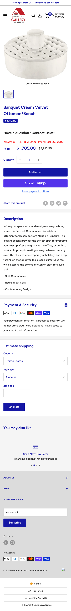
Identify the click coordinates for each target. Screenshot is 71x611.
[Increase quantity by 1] (38, 159)
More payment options (35, 191)
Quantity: (8, 159)
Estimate (14, 406)
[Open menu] (5, 15)
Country (8, 353)
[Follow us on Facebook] (5, 542)
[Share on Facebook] (45, 202)
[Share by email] (65, 202)
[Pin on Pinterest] (52, 202)
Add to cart (36, 172)
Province (8, 369)
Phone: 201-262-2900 (51, 141)
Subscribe (15, 522)
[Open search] (33, 15)
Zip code (8, 385)
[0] (47, 16)
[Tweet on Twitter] (58, 202)
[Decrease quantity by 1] (20, 159)
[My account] (40, 15)
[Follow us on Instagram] (12, 542)
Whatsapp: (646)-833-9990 (19, 141)
